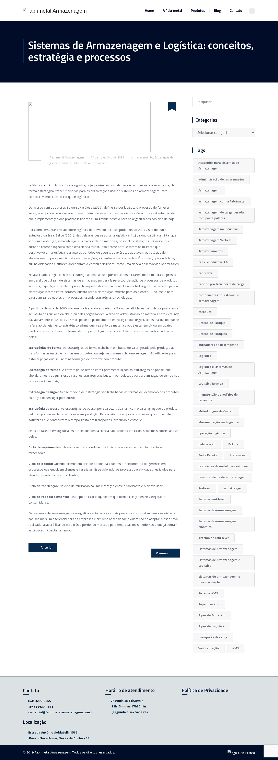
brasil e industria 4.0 (213, 262)
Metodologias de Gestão (215, 411)
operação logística (211, 433)
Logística (65, 163)
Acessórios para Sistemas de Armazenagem (218, 165)
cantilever (205, 273)
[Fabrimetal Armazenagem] (55, 10)
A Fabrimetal (172, 10)
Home (149, 10)
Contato (236, 10)
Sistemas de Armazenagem (218, 549)
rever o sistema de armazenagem (222, 477)
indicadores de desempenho (218, 345)
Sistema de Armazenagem (90, 163)
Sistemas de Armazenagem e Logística (219, 563)
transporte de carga (212, 637)
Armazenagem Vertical (214, 240)
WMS (235, 648)
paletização (206, 444)
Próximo (162, 553)
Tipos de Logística (211, 626)
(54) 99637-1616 (41, 706)
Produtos (198, 10)
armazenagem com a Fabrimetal (221, 201)
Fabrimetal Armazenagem (67, 157)
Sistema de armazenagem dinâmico (217, 524)
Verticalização (208, 648)
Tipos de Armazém (211, 615)
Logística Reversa (210, 383)
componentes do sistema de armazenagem (218, 298)
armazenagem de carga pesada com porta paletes (221, 215)
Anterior (46, 547)
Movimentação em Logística (218, 422)
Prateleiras (237, 455)
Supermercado (208, 604)
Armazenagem (208, 190)
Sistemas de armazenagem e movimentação (219, 579)
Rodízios (204, 488)
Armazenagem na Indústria (218, 229)
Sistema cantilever (211, 499)
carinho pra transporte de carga (221, 284)
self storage (232, 488)
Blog (217, 10)
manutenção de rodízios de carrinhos (218, 397)
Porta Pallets (207, 455)
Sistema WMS (208, 593)
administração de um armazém (221, 179)
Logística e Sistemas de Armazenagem (215, 369)
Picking (233, 444)
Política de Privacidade (205, 690)
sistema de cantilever (213, 538)
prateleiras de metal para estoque (223, 466)
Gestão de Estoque (211, 323)
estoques (204, 312)
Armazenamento (142, 157)
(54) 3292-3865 (39, 701)
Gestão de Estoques (212, 334)
